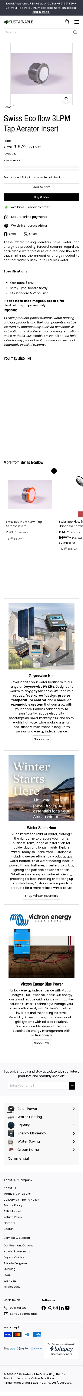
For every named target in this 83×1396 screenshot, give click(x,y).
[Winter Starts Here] (41, 788)
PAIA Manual (12, 1211)
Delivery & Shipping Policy (21, 1200)
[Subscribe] (72, 1086)
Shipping (27, 177)
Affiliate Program (15, 1263)
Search (9, 1229)
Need (10, 3)
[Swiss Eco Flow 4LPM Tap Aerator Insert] (30, 506)
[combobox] (41, 32)
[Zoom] (66, 99)
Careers (9, 1223)
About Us (10, 1188)
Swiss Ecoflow (32, 462)
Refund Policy (13, 1217)
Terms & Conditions (17, 1194)
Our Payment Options (18, 1245)
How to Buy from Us (17, 1251)
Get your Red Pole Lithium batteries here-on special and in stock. (41, 10)
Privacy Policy (13, 1205)
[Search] (75, 32)
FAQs (7, 1275)
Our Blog (10, 1269)
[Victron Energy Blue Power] (41, 945)
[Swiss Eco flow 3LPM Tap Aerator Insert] (30, 407)
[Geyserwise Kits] (41, 636)
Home (7, 107)
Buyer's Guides (14, 1257)
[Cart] (67, 22)
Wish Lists (10, 1281)
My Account (12, 1287)
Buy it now (41, 197)
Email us (37, 3)
